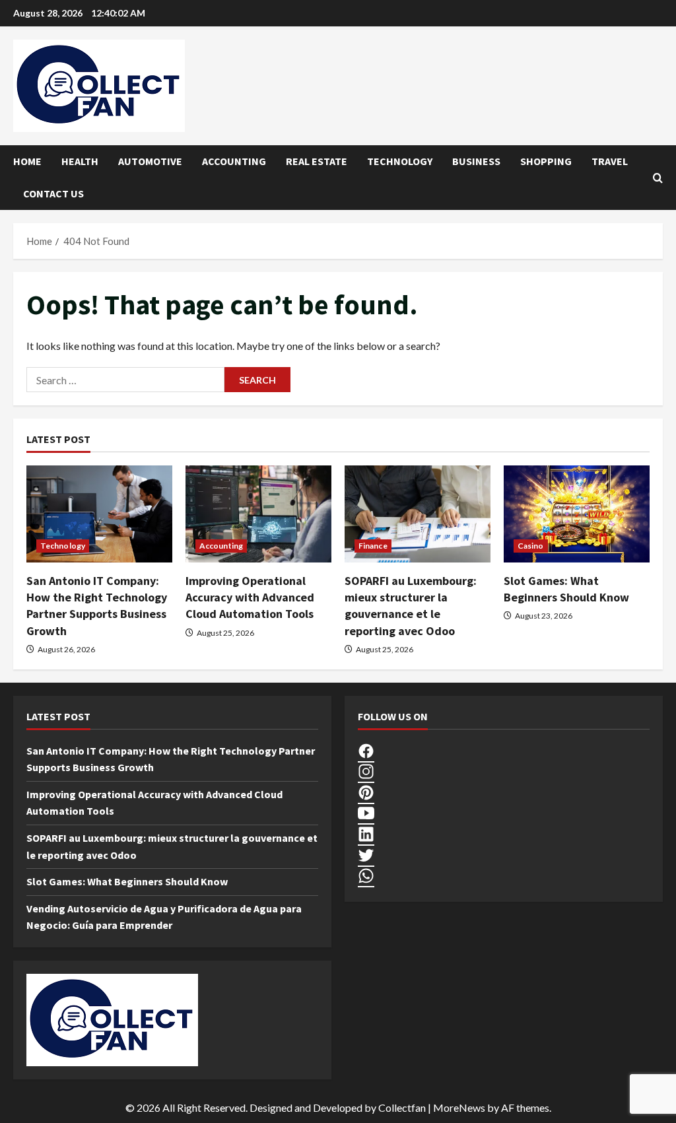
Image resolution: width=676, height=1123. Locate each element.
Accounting (234, 161)
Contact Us (53, 193)
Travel (610, 161)
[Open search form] (658, 178)
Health (79, 161)
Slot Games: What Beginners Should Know (127, 881)
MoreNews (459, 1107)
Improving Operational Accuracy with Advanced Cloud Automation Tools (250, 597)
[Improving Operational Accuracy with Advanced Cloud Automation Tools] (258, 513)
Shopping (546, 161)
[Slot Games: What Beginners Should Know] (577, 513)
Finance (373, 546)
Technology (399, 161)
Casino (531, 546)
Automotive (150, 161)
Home (27, 161)
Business (476, 161)
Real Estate (316, 161)
